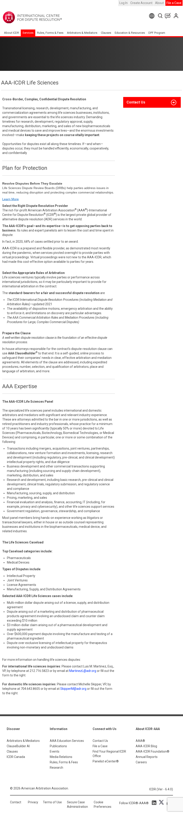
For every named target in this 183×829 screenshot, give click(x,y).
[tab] (152, 102)
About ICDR (11, 32)
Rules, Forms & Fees (50, 32)
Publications (58, 746)
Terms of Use (52, 802)
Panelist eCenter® (106, 761)
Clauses (106, 32)
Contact (15, 802)
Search (160, 16)
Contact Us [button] (136, 102)
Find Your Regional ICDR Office (109, 754)
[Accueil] (46, 17)
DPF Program (156, 32)
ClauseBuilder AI (18, 746)
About (159, 3)
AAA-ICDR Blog (146, 746)
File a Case (173, 3)
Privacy (33, 802)
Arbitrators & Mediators (23, 741)
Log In (123, 3)
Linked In (155, 802)
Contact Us (176, 16)
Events (54, 751)
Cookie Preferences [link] (102, 804)
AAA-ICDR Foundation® (152, 751)
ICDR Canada (16, 757)
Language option (152, 16)
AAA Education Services (67, 741)
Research (56, 767)
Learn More (10, 199)
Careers (141, 762)
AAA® (140, 741)
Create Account (141, 3)
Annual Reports (147, 757)
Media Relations (61, 757)
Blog (169, 16)
